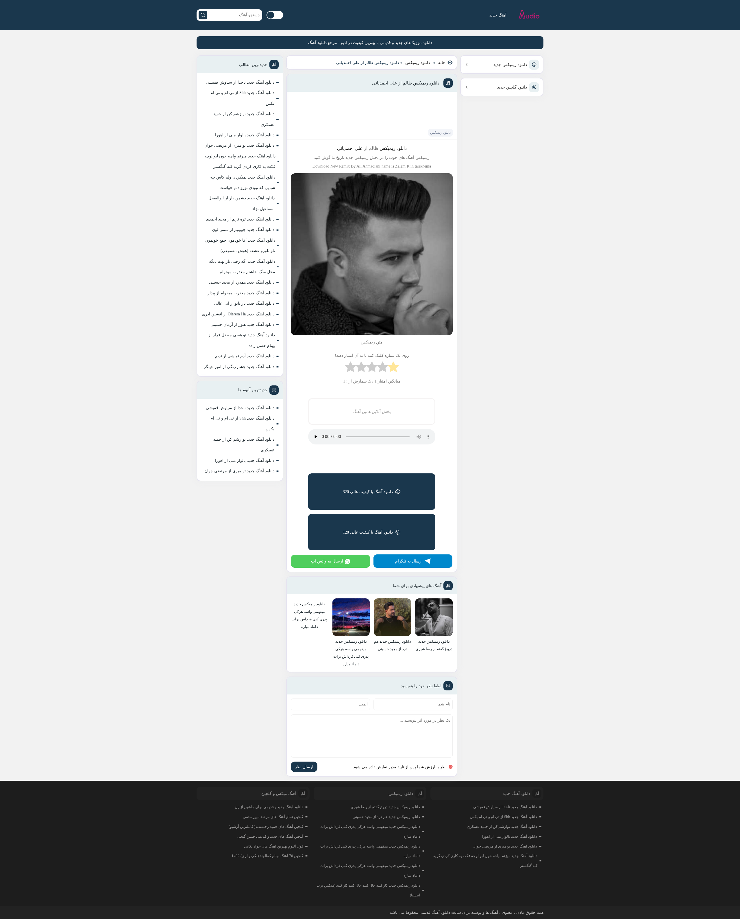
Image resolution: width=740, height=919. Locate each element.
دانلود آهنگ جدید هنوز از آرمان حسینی (242, 324)
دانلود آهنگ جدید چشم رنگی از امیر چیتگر (239, 367)
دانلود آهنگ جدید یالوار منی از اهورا (244, 135)
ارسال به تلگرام (409, 561)
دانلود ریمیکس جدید (510, 65)
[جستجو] (203, 15)
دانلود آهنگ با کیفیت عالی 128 (368, 532)
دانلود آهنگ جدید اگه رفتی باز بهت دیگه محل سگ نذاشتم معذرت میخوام (242, 266)
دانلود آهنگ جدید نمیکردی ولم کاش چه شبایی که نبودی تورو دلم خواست (242, 182)
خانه (441, 62)
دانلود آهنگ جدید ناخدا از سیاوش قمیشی (240, 82)
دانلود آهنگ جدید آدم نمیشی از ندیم (244, 356)
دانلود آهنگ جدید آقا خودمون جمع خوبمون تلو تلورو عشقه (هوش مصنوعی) (240, 245)
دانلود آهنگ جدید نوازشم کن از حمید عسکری (243, 119)
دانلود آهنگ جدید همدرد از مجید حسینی (241, 282)
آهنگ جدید (497, 15)
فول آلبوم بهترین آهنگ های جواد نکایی (273, 846)
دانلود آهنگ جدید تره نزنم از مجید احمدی (240, 219)
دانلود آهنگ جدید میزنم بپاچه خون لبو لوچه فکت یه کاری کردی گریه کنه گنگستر (239, 161)
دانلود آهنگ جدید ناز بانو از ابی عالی (244, 303)
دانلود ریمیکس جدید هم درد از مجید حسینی (386, 817)
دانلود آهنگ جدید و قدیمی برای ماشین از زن (269, 807)
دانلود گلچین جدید (512, 87)
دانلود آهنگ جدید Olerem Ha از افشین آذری (238, 314)
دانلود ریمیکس (417, 62)
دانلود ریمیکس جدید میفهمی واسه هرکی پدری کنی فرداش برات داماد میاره (370, 831)
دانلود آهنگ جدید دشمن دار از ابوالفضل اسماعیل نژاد (241, 203)
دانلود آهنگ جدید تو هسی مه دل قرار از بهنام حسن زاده (241, 340)
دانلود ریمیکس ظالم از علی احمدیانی (405, 83)
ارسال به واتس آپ (327, 561)
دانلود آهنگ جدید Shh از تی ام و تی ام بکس (242, 98)
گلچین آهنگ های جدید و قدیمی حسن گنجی (270, 836)
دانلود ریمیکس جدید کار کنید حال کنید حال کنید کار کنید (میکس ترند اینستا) (368, 890)
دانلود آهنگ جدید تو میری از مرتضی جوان (239, 145)
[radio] (393, 368)
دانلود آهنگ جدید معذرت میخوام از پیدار (241, 293)
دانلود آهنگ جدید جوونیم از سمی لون (243, 229)
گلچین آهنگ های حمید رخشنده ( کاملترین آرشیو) (266, 826)
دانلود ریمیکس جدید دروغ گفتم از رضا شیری (385, 807)
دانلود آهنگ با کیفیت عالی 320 (368, 492)
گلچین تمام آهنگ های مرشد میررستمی (273, 817)
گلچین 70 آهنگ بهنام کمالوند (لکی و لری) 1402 (267, 856)
